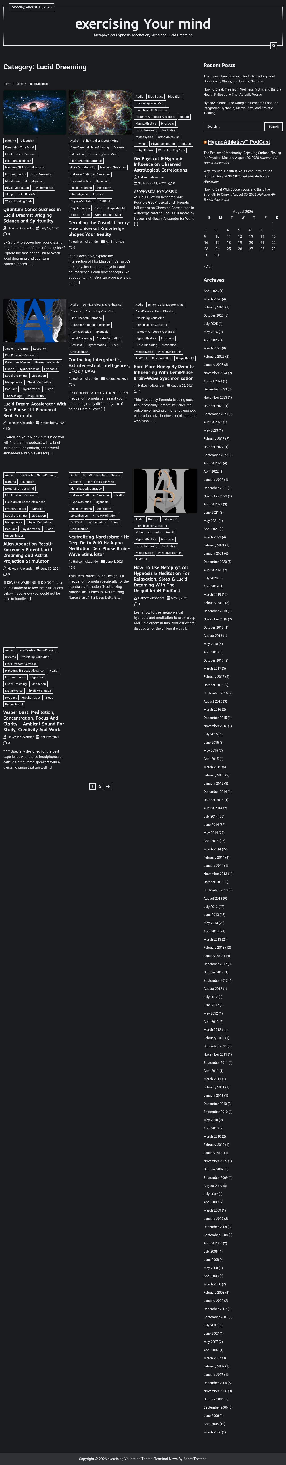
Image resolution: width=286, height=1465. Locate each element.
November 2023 (215, 398)
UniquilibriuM (27, 194)
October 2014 (213, 800)
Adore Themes (194, 1459)
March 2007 (212, 1358)
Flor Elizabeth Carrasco (21, 154)
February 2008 (214, 1293)
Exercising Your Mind (19, 147)
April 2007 (211, 1350)
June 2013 (211, 915)
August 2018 (213, 636)
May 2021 (211, 521)
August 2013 (213, 898)
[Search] (273, 45)
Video (74, 214)
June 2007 (211, 1334)
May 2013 (211, 923)
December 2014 (215, 792)
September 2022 (216, 455)
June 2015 (211, 743)
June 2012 (211, 1005)
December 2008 (215, 1227)
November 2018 (215, 619)
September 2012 (216, 981)
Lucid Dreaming (41, 174)
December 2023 (215, 389)
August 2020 (213, 570)
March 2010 (212, 1137)
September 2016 (216, 693)
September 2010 (216, 1112)
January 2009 (213, 1219)
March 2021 (212, 537)
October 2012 (213, 972)
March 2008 (212, 1284)
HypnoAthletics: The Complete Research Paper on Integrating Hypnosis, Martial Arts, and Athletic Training (241, 108)
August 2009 (213, 1186)
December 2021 (215, 488)
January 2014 (213, 866)
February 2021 (214, 545)
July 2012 (211, 997)
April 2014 (211, 841)
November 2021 (215, 496)
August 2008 (213, 1243)
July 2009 (211, 1194)
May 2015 (211, 751)
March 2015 (212, 767)
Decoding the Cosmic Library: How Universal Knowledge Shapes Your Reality (99, 228)
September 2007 (216, 1317)
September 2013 (216, 890)
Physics (98, 194)
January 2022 (213, 480)
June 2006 (211, 1416)
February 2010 (214, 1145)
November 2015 (215, 726)
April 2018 (211, 652)
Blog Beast (155, 96)
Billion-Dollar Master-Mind (100, 140)
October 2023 (213, 406)
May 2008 (211, 1268)
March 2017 (212, 668)
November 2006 (215, 1391)
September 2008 (216, 1235)
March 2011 (212, 1079)
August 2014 (213, 808)
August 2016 (213, 701)
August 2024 (213, 381)
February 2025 (214, 357)
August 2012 (213, 989)
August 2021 (213, 504)
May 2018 (211, 644)
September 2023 (216, 414)
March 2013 (212, 940)
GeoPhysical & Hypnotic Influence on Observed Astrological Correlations (160, 164)
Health (184, 116)
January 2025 (213, 365)
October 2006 (213, 1399)
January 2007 (213, 1375)
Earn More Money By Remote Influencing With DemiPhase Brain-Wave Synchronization (164, 372)
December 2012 (215, 964)
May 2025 (211, 332)
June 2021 (211, 512)
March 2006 (212, 1432)
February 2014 (214, 857)
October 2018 (213, 627)
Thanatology (13, 396)
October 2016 (213, 685)
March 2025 (212, 348)
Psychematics (43, 187)
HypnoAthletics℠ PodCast (239, 142)
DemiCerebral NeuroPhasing (89, 147)
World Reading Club (18, 201)
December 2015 (215, 718)
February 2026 (214, 307)
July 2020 (211, 578)
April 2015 (211, 759)
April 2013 (211, 931)
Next (108, 786)
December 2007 (215, 1309)
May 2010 (211, 1120)
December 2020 (215, 562)
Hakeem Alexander (18, 160)
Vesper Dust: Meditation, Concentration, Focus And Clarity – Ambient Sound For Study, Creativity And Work (33, 720)
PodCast (104, 201)
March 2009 (212, 1210)
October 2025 (213, 315)
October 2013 (213, 882)
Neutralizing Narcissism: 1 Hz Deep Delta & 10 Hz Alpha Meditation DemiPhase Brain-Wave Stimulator (99, 545)
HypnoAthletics (15, 174)
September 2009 (216, 1178)
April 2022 (211, 471)
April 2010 (211, 1128)
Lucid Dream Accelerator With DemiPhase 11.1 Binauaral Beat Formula (34, 409)
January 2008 (213, 1301)
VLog (86, 214)
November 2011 (215, 1054)
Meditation (12, 181)
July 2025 (211, 324)
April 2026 (211, 291)
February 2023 (214, 439)
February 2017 (214, 677)
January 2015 (213, 784)
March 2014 (212, 849)
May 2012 (211, 1013)
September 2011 (216, 1063)
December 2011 (215, 1046)
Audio (74, 140)
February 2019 (214, 603)
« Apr (208, 266)
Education (27, 140)
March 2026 (212, 299)
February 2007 (214, 1366)
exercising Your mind (143, 23)
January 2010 (213, 1153)
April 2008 (211, 1276)
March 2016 (212, 710)
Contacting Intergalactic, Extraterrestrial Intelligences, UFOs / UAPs (99, 365)
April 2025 (211, 340)
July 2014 (211, 816)
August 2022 (213, 463)
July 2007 (211, 1325)
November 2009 (215, 1161)
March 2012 (212, 1030)
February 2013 (214, 948)
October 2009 (213, 1169)
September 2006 (216, 1407)
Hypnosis (102, 181)
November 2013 (215, 874)
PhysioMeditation (17, 187)
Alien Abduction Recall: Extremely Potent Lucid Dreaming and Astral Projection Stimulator (28, 552)
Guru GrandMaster (82, 167)
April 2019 (211, 586)
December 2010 (215, 1104)
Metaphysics (33, 181)
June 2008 (211, 1260)
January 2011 (213, 1096)
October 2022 (213, 447)
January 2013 (213, 956)
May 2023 (211, 430)
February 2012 (214, 1038)
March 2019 (212, 595)
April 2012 (211, 1022)
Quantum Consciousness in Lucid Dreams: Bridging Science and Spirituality (32, 215)
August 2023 (213, 422)
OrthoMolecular (168, 137)
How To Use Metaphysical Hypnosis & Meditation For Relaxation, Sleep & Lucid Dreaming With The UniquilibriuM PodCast (161, 578)
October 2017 (213, 660)
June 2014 (211, 825)
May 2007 (211, 1342)
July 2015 (211, 734)
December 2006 (215, 1383)
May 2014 (211, 833)
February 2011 (214, 1087)
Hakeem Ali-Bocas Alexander (25, 167)
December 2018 (215, 611)
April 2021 (211, 529)
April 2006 (211, 1424)
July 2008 (211, 1251)
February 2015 (214, 775)
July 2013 (211, 907)
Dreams (10, 140)
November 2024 (215, 373)
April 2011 (211, 1071)
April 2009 (211, 1202)
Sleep (9, 194)
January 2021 (213, 554)
